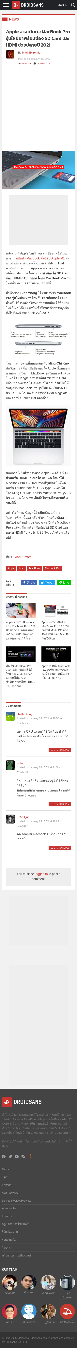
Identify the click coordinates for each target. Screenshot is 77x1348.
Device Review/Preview (16, 1200)
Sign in (62, 4)
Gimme (28, 1292)
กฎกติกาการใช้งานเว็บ (16, 1224)
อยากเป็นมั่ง (67, 1322)
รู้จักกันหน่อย (10, 1231)
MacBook (34, 568)
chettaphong (24, 714)
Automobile (9, 1208)
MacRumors (22, 557)
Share (31, 582)
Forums (7, 1216)
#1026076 (22, 722)
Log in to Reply (60, 750)
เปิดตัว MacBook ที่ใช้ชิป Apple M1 (41, 258)
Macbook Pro (52, 568)
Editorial (7, 1184)
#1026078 (22, 772)
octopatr (10, 1292)
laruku (9, 1322)
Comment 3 (43, 63)
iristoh (20, 763)
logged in (41, 874)
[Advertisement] (38, 110)
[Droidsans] (27, 5)
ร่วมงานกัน (9, 1239)
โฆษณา (7, 1247)
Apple (11, 568)
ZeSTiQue (23, 817)
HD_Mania (48, 1322)
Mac (21, 568)
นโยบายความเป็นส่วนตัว (17, 1255)
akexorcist (29, 1322)
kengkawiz (48, 1292)
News (14, 19)
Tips (4, 1176)
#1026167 (22, 825)
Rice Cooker (67, 1295)
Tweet (49, 582)
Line (66, 582)
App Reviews (10, 1192)
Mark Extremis (31, 52)
